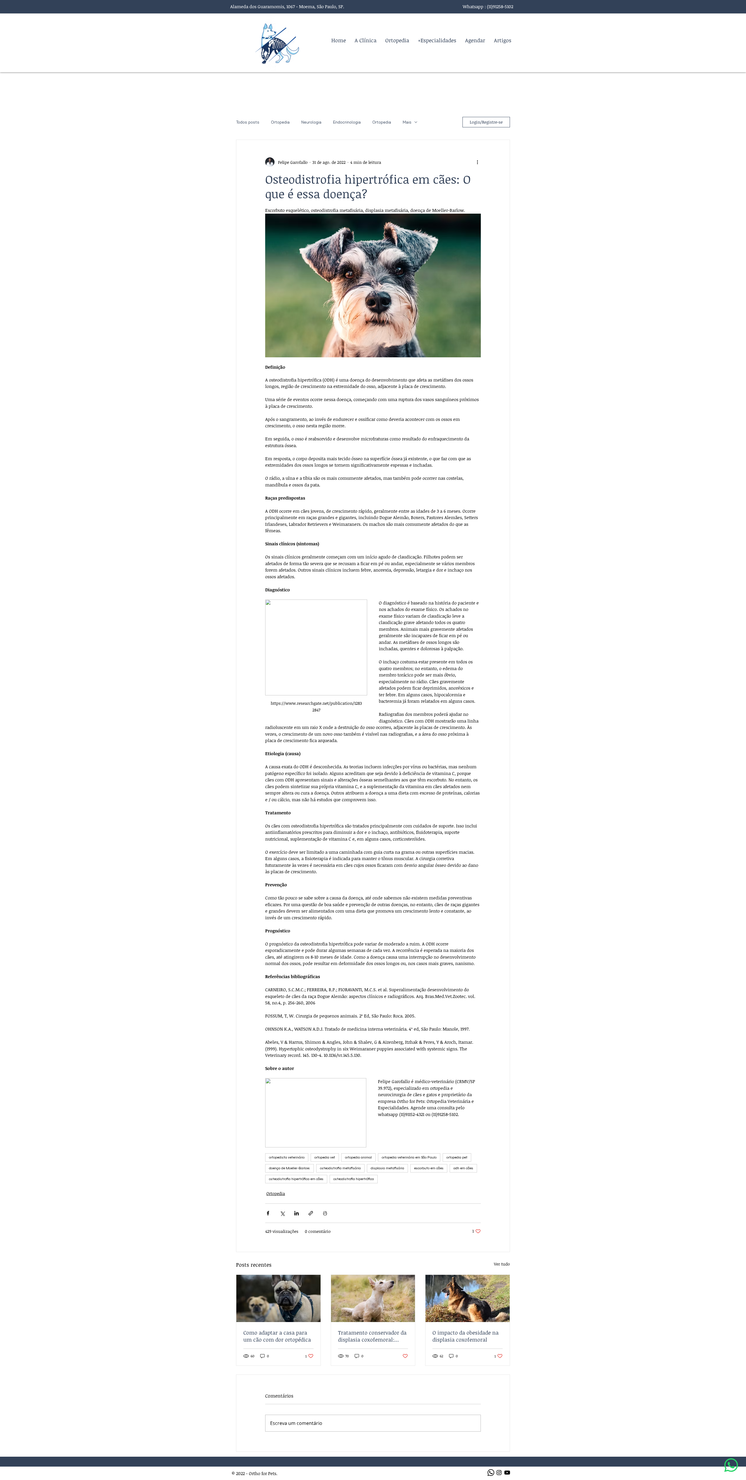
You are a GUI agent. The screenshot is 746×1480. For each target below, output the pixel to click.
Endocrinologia (347, 122)
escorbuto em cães (429, 1168)
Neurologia (311, 122)
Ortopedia (280, 122)
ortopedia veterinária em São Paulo (409, 1157)
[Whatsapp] (491, 1472)
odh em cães (463, 1168)
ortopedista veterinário (287, 1157)
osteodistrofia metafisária (340, 1168)
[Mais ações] (477, 162)
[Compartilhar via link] (311, 1213)
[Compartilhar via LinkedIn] (296, 1213)
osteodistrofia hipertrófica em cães (296, 1179)
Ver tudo (502, 1264)
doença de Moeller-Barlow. (289, 1168)
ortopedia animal (358, 1157)
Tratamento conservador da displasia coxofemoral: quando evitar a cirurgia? (372, 1336)
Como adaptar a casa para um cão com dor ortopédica (277, 1336)
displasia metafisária (387, 1168)
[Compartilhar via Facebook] (268, 1213)
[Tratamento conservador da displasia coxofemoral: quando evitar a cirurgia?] (373, 1298)
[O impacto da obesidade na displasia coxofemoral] (467, 1298)
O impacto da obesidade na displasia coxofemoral (465, 1336)
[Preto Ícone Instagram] (499, 1472)
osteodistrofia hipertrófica (353, 1179)
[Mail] (731, 1465)
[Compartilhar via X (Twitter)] (282, 1213)
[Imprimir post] (325, 1213)
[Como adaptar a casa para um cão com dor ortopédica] (278, 1298)
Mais (407, 122)
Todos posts (247, 122)
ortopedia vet (324, 1157)
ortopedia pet (456, 1157)
